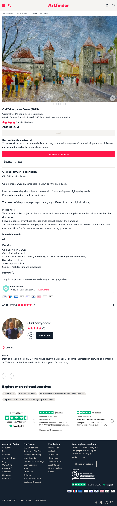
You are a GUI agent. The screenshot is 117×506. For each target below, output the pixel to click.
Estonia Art (9, 393)
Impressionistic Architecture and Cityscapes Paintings (29, 399)
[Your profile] (107, 5)
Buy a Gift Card (31, 448)
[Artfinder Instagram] (106, 502)
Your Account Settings (34, 461)
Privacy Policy (40, 500)
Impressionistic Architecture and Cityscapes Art (62, 393)
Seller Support (55, 461)
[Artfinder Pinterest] (111, 502)
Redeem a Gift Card (33, 451)
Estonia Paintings (27, 393)
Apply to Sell (54, 465)
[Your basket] (113, 5)
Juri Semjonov (8, 13)
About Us (6, 448)
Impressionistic (17, 263)
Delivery (27, 475)
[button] (113, 98)
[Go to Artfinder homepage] (58, 5)
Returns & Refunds (32, 478)
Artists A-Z (7, 468)
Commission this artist (58, 154)
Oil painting (8, 249)
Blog (4, 461)
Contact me (44, 335)
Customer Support (32, 482)
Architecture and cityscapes (26, 267)
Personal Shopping (32, 454)
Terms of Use (25, 500)
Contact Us (7, 472)
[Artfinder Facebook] (96, 502)
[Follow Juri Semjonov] (31, 335)
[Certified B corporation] (83, 474)
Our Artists (7, 465)
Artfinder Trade (9, 458)
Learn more (43, 290)
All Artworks (22, 13)
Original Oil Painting (13, 114)
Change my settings (84, 464)
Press (4, 451)
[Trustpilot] (92, 484)
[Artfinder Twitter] (101, 502)
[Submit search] (9, 5)
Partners (6, 454)
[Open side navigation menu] (3, 5)
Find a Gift (28, 472)
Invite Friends (30, 458)
